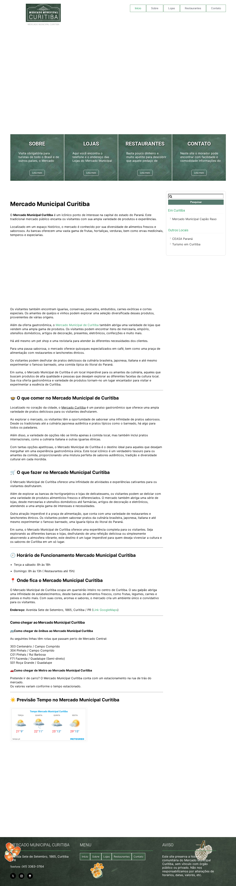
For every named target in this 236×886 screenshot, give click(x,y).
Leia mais (37, 173)
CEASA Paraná (182, 239)
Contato (216, 8)
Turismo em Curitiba (186, 244)
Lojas (171, 8)
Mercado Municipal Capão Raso (194, 219)
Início (138, 8)
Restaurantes (193, 8)
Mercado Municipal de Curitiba (77, 325)
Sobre (154, 8)
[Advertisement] (118, 56)
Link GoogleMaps (105, 610)
